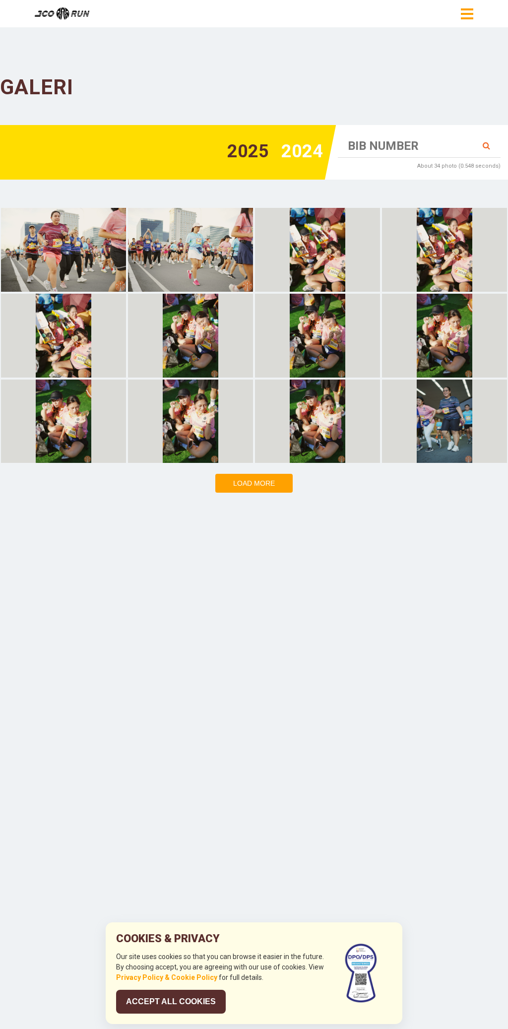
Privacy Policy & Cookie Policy (166, 977)
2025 (248, 151)
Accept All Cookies (171, 1001)
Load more (254, 483)
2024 (302, 151)
